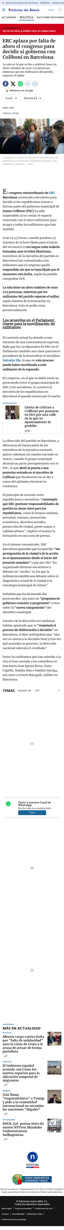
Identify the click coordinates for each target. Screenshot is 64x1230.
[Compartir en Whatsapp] (20, 84)
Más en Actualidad (22, 1028)
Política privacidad (23, 1208)
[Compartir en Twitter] (13, 84)
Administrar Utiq (34, 1214)
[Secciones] (3, 10)
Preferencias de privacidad (14, 1219)
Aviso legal (6, 1208)
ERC (37, 690)
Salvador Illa (24, 690)
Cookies (5, 1214)
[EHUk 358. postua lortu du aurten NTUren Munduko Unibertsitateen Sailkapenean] (54, 1126)
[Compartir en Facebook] (6, 84)
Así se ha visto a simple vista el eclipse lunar (29, 30)
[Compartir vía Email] (35, 84)
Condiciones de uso (43, 1208)
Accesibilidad (18, 1214)
